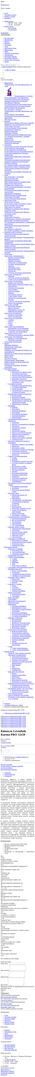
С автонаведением (24, 165)
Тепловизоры (8, 55)
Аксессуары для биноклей (12, 274)
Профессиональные (25, 135)
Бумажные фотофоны (19, 411)
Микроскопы (8, 40)
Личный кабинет (9, 1045)
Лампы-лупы (19, 185)
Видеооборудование (10, 58)
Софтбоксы (15, 422)
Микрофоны (12, 604)
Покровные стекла (14, 268)
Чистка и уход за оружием (20, 692)
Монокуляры (8, 50)
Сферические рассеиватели (20, 434)
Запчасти (11, 266)
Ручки (10, 323)
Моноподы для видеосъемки (21, 623)
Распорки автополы (18, 470)
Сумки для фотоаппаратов (20, 650)
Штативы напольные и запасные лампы (21, 335)
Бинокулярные (20, 108)
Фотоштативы (16, 621)
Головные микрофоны (19, 606)
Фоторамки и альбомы (19, 515)
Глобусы (14, 358)
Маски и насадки (13, 308)
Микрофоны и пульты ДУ (16, 310)
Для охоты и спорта (25, 204)
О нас (6, 13)
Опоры (10, 321)
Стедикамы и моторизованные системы (21, 567)
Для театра (16, 126)
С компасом (17, 229)
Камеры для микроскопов (16, 257)
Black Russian (16, 665)
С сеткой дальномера (26, 230)
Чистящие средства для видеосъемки (19, 644)
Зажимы (14, 471)
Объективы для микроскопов (17, 262)
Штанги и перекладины (19, 468)
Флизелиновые (16, 417)
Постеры (11, 299)
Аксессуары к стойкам (19, 565)
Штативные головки (18, 628)
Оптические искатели (15, 294)
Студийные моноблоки (19, 387)
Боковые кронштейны (19, 675)
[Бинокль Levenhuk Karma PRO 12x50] (17, 713)
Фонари (13, 348)
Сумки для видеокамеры (20, 648)
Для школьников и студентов (23, 96)
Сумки (10, 646)
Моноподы (15, 446)
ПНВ (6, 51)
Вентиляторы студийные (20, 540)
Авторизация (12, 30)
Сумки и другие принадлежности (19, 279)
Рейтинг (3, 990)
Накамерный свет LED (15, 555)
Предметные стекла (14, 269)
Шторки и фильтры (18, 436)
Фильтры (11, 293)
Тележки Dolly (16, 589)
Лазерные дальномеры (11, 53)
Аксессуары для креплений (13, 318)
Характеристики (9, 774)
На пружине (16, 412)
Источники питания (14, 306)
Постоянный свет (13, 370)
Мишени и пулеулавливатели (17, 338)
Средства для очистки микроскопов (19, 273)
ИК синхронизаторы (18, 520)
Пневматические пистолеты (21, 687)
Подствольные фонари (15, 693)
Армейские (17, 129)
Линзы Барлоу (12, 286)
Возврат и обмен (9, 16)
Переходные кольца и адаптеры (22, 438)
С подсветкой (19, 177)
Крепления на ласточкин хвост (22, 682)
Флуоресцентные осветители (21, 375)
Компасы (15, 345)
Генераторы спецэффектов (16, 539)
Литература (12, 271)
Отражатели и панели (19, 427)
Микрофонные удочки (19, 608)
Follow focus (16, 579)
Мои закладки (8, 1048)
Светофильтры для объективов (22, 500)
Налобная (16, 180)
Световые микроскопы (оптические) (16, 101)
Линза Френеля (21, 198)
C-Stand (14, 559)
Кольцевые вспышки (18, 397)
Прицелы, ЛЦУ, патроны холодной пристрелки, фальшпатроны (19, 654)
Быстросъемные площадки (20, 624)
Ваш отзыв (4, 985)
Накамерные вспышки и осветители (19, 394)
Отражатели (16, 572)
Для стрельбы (19, 205)
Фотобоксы (15, 488)
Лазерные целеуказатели (20, 660)
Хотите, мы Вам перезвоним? (21, 67)
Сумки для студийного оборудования (19, 511)
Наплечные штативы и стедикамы (23, 449)
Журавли (15, 459)
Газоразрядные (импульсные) (21, 528)
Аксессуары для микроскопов (13, 256)
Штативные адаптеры (19, 626)
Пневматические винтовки (20, 685)
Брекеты (14, 582)
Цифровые (16, 103)
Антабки (11, 320)
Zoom (11, 140)
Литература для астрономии (17, 298)
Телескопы (7, 45)
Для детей (16, 202)
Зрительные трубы (10, 48)
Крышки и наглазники (15, 315)
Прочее (6, 41)
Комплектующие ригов (19, 631)
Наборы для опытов (14, 261)
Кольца (14, 673)
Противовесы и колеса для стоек (22, 461)
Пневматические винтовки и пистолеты (21, 683)
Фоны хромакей (13, 597)
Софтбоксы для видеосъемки (21, 576)
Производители (9, 1024)
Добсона (14, 163)
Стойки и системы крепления (17, 456)
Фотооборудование (10, 56)
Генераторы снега (17, 544)
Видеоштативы (17, 619)
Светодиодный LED (18, 552)
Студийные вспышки (15, 384)
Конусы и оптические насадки (21, 432)
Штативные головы (18, 448)
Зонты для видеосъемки (19, 571)
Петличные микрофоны (19, 613)
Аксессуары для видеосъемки (17, 629)
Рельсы (14, 586)
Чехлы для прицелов (14, 316)
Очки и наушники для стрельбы (18, 695)
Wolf (13, 666)
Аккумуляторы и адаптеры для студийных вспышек (22, 391)
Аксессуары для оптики (12, 60)
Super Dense (16, 409)
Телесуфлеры (12, 599)
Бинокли (7, 43)
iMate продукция (13, 602)
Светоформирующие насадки (21, 574)
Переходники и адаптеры (20, 404)
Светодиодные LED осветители (22, 377)
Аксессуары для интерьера (12, 342)
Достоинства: (5, 970)
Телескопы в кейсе (24, 166)
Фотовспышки (16, 395)
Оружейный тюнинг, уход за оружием (20, 688)
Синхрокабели (16, 523)
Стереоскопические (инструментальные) (17, 106)
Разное (6, 61)
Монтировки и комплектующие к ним (20, 284)
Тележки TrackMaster (18, 591)
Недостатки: (5, 977)
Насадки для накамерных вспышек (23, 424)
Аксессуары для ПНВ (11, 305)
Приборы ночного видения (13, 232)
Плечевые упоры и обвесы (16, 577)
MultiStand (15, 562)
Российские (17, 141)
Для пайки (16, 197)
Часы (11, 357)
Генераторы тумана (18, 545)
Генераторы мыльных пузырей (22, 542)
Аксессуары (8, 254)
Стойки (14, 458)
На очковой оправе (24, 182)
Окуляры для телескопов (16, 288)
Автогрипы (15, 596)
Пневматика (16, 668)
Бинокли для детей (24, 124)
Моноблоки (15, 677)
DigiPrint (14, 407)
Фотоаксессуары (13, 493)
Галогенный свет (17, 550)
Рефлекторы (16, 429)
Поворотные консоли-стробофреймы (19, 480)
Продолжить (4, 993)
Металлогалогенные (18, 533)
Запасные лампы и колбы (16, 527)
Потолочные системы (19, 466)
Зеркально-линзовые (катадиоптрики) (16, 161)
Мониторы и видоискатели (17, 601)
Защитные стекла (17, 535)
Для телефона (19, 114)
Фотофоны (11, 406)
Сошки (10, 325)
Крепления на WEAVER (20, 680)
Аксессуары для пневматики (13, 337)
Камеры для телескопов (15, 283)
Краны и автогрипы (14, 592)
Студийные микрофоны (19, 616)
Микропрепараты (13, 259)
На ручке (15, 178)
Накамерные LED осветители (21, 399)
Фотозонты (15, 426)
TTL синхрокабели (18, 525)
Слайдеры (15, 587)
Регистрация (12, 28)
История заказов (9, 1046)
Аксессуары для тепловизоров (14, 326)
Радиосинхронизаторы (19, 518)
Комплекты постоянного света (21, 372)
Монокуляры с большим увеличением (16, 220)
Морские (15, 131)
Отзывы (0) (8, 776)
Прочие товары (9, 651)
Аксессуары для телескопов (13, 281)
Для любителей (21, 150)
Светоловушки (16, 522)
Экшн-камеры (19, 360)
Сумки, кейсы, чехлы (15, 296)
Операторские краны (18, 594)
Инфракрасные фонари (15, 311)
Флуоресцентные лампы (19, 532)
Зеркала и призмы (14, 291)
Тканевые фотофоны (18, 416)
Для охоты (16, 217)
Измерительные (21, 195)
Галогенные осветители (19, 374)
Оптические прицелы (19, 656)
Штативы (11, 276)
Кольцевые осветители (19, 379)
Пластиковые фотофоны (19, 414)
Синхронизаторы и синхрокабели (19, 517)
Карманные (17, 193)
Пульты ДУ (15, 505)
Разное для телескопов (15, 303)
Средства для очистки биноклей (18, 278)
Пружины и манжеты (15, 340)
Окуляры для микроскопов (16, 264)
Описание (7, 773)
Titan (13, 564)
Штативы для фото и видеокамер (22, 444)
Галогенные (16, 530)
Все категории (9, 38)
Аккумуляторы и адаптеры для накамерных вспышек (22, 401)
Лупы (6, 46)
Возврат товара (9, 1022)
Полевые (15, 133)
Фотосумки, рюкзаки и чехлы (21, 508)
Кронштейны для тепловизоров (18, 328)
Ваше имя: (4, 963)
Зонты (12, 363)
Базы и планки (16, 678)
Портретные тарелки (18, 431)
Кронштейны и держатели (20, 638)
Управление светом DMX (20, 554)
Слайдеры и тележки (15, 584)
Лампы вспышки (17, 389)
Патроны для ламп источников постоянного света (22, 381)
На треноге (17, 207)
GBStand (14, 560)
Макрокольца (16, 498)
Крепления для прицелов (16, 672)
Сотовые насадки (17, 439)
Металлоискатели (23, 362)
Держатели (15, 476)
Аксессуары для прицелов (12, 313)
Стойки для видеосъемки (16, 557)
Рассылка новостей (10, 1050)
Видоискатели (16, 507)
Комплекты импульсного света (22, 385)
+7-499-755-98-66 (9, 70)
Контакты (7, 18)
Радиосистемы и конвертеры (21, 614)
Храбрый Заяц (16, 670)
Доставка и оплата (10, 15)
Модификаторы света (15, 569)
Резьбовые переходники (19, 475)
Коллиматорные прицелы (20, 658)
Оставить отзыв (6, 742)
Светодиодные (16, 537)
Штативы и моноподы (15, 618)
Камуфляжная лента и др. (20, 690)
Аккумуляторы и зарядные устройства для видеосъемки (21, 633)
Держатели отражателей (19, 478)
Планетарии (18, 347)
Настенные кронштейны (20, 473)
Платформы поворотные (20, 486)
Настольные (18, 183)
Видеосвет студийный (15, 549)
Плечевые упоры (17, 581)
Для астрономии (22, 128)
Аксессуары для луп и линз (13, 333)
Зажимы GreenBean (18, 640)
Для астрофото (13, 289)
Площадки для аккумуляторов (21, 636)
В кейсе (13, 119)
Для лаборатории (22, 97)
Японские (16, 143)
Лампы (14, 641)
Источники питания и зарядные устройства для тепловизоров (18, 330)
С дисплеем (17, 109)
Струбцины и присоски (19, 451)
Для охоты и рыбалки (27, 123)
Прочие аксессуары (18, 513)
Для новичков (19, 148)
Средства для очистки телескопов (19, 301)
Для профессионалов (26, 151)
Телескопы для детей (26, 146)
